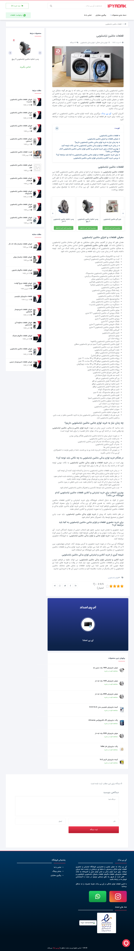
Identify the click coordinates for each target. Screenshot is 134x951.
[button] (123, 213)
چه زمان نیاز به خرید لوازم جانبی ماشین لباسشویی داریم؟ (96, 142)
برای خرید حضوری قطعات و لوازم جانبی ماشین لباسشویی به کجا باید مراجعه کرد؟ (87, 154)
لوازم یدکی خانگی (101, 42)
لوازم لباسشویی (113, 577)
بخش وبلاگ (56, 871)
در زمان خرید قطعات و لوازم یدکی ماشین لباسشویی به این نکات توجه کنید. (89, 145)
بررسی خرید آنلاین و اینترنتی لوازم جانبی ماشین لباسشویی (95, 158)
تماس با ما (57, 867)
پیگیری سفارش (56, 875)
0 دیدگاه (73, 42)
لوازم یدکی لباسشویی (87, 42)
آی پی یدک (106, 113)
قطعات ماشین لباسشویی (108, 135)
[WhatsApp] (97, 896)
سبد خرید (16, 6)
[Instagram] (118, 896)
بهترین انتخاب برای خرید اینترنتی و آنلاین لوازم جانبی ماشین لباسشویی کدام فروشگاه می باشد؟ (90, 150)
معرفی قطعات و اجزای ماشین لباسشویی (103, 139)
